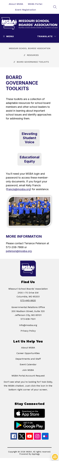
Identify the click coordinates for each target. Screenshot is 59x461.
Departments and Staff (28, 358)
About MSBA (16, 4)
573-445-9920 (28, 300)
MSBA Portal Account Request (28, 375)
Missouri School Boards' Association (29, 48)
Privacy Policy (28, 330)
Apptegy (36, 454)
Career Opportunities (28, 353)
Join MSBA (28, 370)
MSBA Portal (35, 4)
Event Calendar (28, 364)
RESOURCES (33, 55)
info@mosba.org (28, 325)
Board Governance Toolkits (33, 62)
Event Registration (25, 9)
